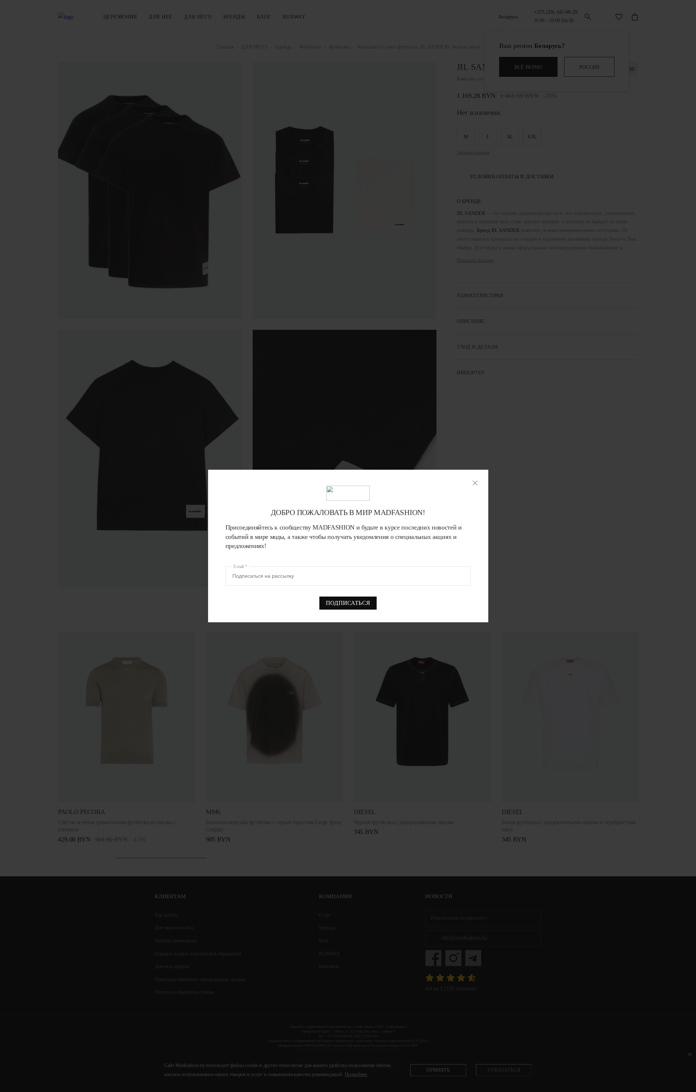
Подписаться (348, 603)
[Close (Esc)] (475, 483)
